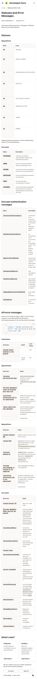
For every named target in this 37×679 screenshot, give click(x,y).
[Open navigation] (2, 3)
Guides (3, 7)
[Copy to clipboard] (34, 324)
